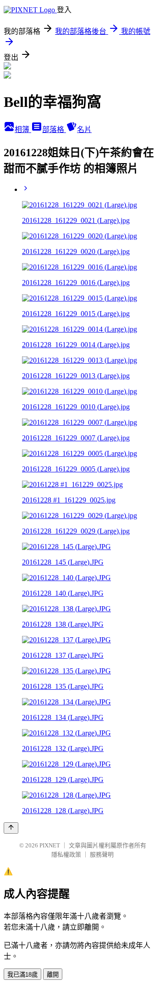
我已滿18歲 (22, 974)
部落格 (54, 129)
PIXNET (49, 845)
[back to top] (11, 828)
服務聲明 (102, 854)
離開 (53, 974)
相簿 (23, 129)
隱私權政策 (66, 854)
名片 (84, 129)
